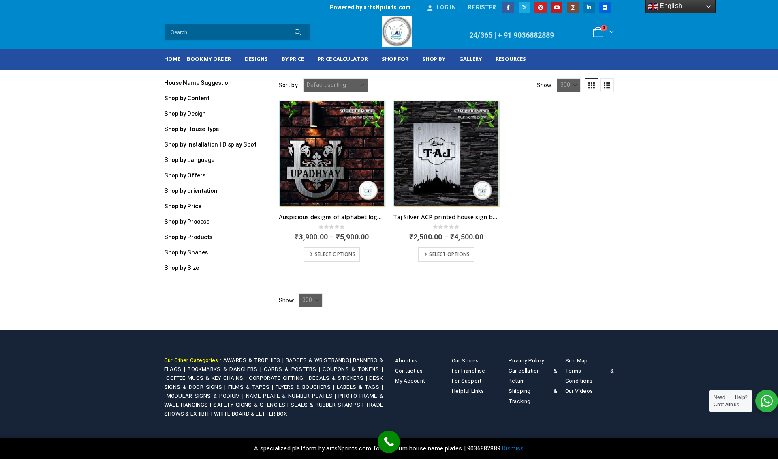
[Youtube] (556, 7)
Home (172, 58)
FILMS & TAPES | (252, 387)
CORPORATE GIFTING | (279, 378)
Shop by (433, 58)
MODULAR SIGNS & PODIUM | (206, 395)
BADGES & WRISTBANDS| (319, 360)
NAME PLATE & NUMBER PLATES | (292, 395)
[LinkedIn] (589, 7)
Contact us (409, 370)
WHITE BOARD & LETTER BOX (250, 413)
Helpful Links (468, 391)
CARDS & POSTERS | (293, 369)
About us (406, 360)
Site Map (576, 360)
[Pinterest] (540, 7)
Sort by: (289, 85)
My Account (410, 380)
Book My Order (209, 58)
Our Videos (579, 391)
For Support (466, 380)
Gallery (470, 58)
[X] (524, 7)
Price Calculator (343, 58)
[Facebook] (508, 7)
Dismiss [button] (513, 448)
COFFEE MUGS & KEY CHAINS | (207, 378)
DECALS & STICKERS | (339, 378)
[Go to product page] (332, 153)
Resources (511, 58)
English (670, 5)
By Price (293, 58)
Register (482, 7)
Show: (545, 85)
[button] (591, 85)
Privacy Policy (526, 360)
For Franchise (468, 370)
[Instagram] (573, 7)
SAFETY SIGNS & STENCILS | (252, 404)
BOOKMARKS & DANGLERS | (226, 369)
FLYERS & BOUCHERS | (306, 387)
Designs (256, 58)
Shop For (395, 58)
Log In (446, 7)
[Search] (297, 32)
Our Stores (465, 360)
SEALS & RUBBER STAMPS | (328, 404)
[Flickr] (605, 7)
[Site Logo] (397, 31)
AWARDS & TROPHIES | (253, 360)
